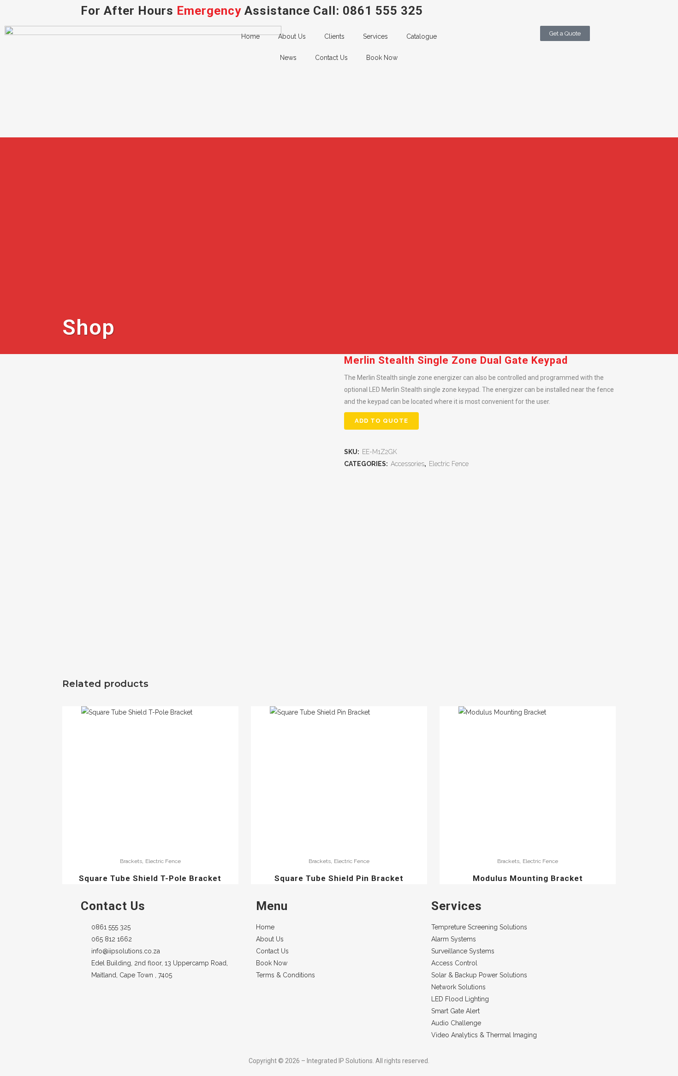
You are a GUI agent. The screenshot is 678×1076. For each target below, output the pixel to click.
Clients (334, 36)
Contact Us (331, 57)
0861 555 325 (383, 11)
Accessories (407, 463)
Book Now (382, 57)
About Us (292, 36)
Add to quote (381, 420)
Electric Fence (449, 463)
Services (375, 36)
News (288, 57)
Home (250, 36)
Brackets (131, 861)
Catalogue (421, 36)
